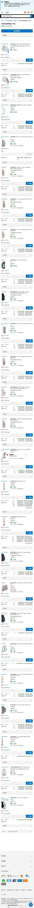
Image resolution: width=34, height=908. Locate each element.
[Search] (31, 16)
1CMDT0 (3, 260)
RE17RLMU (3, 356)
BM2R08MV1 (4, 736)
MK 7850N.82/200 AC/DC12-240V (5, 799)
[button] (2, 12)
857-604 (3, 582)
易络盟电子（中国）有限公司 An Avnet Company (12, 898)
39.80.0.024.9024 (5, 450)
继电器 (15, 20)
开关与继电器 (8, 20)
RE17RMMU (4, 229)
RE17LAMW (4, 419)
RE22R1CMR (4, 552)
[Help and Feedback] (31, 905)
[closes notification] (32, 2)
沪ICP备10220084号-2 (6, 901)
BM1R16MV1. (4, 481)
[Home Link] (8, 12)
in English (3, 894)
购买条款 (17, 890)
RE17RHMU (4, 387)
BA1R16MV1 (4, 674)
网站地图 (23, 890)
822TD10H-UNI (5, 74)
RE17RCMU (4, 167)
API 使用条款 (29, 890)
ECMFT (3, 704)
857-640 (3, 643)
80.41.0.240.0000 (5, 324)
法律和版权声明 (10, 890)
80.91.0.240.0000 (5, 137)
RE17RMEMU (4, 199)
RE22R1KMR (4, 613)
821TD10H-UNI (4, 44)
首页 (2, 20)
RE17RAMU (4, 291)
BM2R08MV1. (4, 516)
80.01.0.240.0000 (5, 105)
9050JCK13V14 (5, 767)
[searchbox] (15, 16)
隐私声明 (3, 890)
